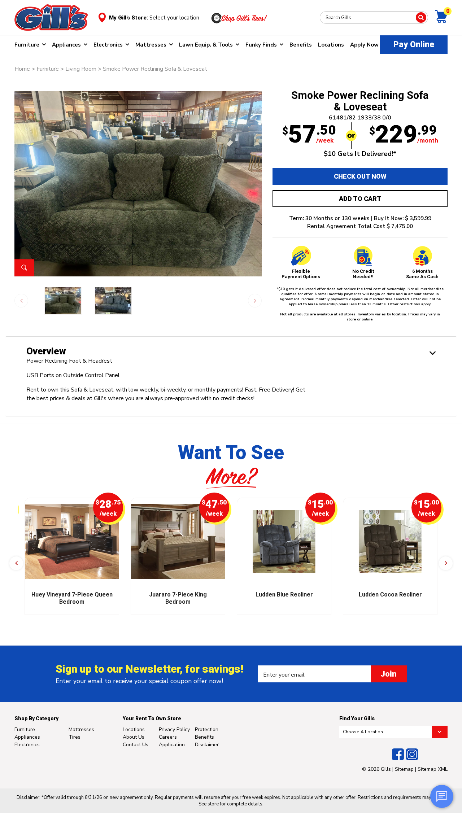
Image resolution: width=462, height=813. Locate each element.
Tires (74, 737)
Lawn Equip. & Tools (206, 44)
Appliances (66, 44)
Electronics (108, 44)
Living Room (80, 69)
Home (22, 69)
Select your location (174, 17)
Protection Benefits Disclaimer (207, 737)
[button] (16, 563)
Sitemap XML (433, 769)
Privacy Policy (174, 729)
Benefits (300, 44)
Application (172, 744)
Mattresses (150, 44)
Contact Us (135, 744)
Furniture (26, 44)
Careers (168, 737)
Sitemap (404, 769)
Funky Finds (261, 44)
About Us (133, 737)
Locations (331, 44)
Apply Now (364, 44)
